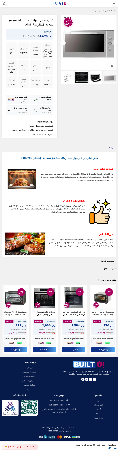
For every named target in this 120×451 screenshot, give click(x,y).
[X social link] (42, 134)
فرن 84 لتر (42, 130)
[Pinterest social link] (39, 134)
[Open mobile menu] (114, 3)
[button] (63, 42)
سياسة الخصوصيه (29, 372)
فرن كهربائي (26, 130)
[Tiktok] (82, 379)
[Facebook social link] (45, 134)
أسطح (98, 409)
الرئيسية (113, 10)
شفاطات (99, 413)
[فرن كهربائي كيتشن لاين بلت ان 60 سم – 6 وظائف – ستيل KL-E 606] (73, 298)
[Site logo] (59, 3)
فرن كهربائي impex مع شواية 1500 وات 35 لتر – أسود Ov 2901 (15, 314)
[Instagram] (90, 379)
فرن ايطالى (34, 130)
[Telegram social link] (33, 134)
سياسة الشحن (29, 385)
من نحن (30, 367)
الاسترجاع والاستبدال (29, 380)
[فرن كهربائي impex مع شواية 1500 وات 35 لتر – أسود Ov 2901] (15, 298)
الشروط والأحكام (30, 376)
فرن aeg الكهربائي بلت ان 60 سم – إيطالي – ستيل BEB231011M (44, 314)
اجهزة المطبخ (98, 418)
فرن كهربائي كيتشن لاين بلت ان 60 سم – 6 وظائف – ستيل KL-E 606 (74, 314)
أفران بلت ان (103, 10)
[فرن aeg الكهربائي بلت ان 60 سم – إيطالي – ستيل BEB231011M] (44, 298)
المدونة (29, 389)
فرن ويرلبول (16, 130)
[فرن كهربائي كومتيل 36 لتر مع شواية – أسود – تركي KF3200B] (103, 298)
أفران (98, 400)
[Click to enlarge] (112, 65)
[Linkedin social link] (36, 134)
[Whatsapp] (86, 379)
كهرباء (95, 10)
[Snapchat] (94, 379)
